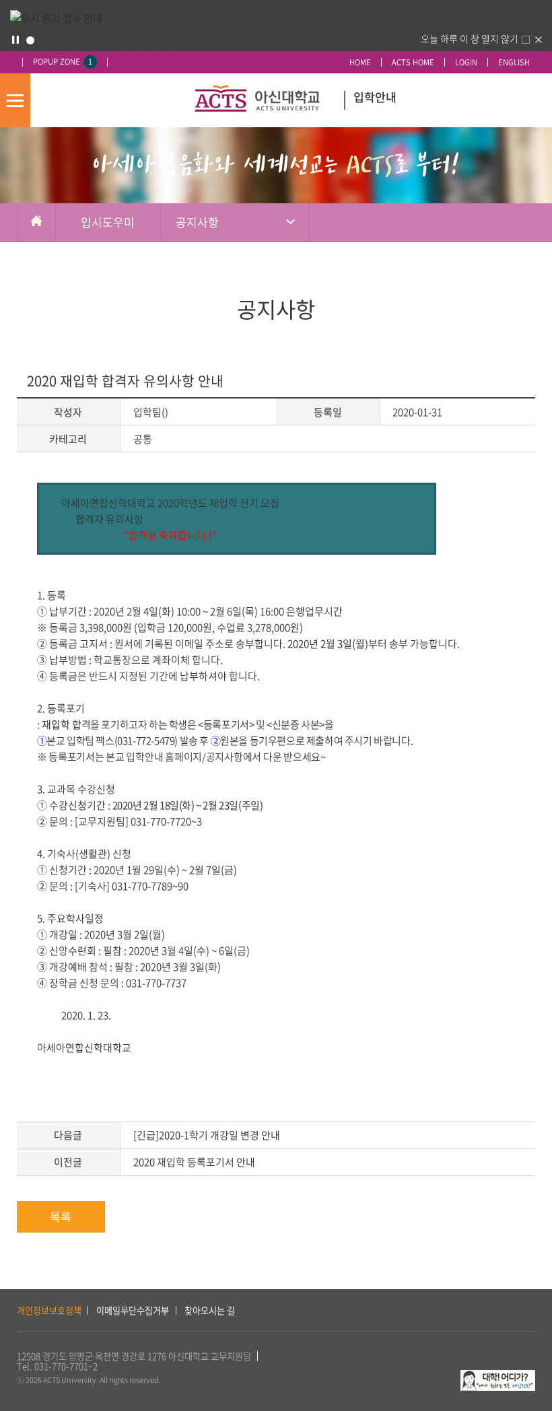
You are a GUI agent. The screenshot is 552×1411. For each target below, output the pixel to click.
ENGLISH (514, 62)
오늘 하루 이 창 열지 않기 (469, 38)
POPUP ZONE (62, 61)
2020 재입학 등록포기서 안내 (194, 1162)
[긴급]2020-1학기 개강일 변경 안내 (206, 1135)
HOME (360, 62)
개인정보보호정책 (49, 1310)
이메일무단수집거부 (132, 1310)
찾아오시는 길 (209, 1310)
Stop (15, 39)
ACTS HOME (413, 62)
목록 (60, 1216)
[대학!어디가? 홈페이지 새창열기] (498, 1377)
